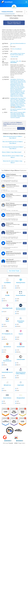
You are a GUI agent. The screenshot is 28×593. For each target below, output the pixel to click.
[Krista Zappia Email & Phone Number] (3, 196)
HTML (17, 61)
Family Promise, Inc (20, 104)
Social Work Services (15, 80)
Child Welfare (13, 79)
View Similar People (14, 270)
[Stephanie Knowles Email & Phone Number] (3, 186)
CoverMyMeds (7, 282)
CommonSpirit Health (7, 308)
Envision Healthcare (20, 295)
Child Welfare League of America (17, 105)
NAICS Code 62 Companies (16, 112)
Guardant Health (21, 346)
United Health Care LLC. (7, 372)
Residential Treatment (19, 92)
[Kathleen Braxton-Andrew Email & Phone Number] (3, 215)
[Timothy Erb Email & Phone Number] (3, 243)
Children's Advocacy (14, 87)
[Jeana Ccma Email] (3, 253)
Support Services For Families (16, 96)
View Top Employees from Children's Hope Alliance (14, 22)
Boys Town (12, 100)
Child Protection (13, 81)
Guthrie (7, 321)
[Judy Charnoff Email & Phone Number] (3, 261)
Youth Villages (21, 99)
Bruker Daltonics (7, 397)
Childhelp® (12, 104)
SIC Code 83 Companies (15, 109)
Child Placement (18, 89)
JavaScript (12, 61)
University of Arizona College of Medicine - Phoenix (21, 374)
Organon (21, 333)
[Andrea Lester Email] (3, 225)
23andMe (7, 295)
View (25, 176)
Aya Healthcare (7, 346)
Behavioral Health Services (16, 91)
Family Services (19, 85)
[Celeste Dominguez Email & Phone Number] (3, 176)
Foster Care (22, 80)
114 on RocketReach (17, 48)
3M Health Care (7, 385)
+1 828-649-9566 (14, 56)
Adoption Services (22, 81)
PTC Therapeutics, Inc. (7, 333)
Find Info (21, 128)
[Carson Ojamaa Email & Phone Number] (3, 233)
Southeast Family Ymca (15, 98)
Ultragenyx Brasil (21, 397)
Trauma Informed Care (15, 83)
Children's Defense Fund (20, 103)
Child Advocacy (20, 79)
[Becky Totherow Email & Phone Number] (3, 205)
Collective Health (21, 359)
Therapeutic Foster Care (15, 93)
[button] (26, 12)
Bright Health (21, 385)
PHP (20, 61)
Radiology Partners (20, 282)
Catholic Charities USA (20, 100)
